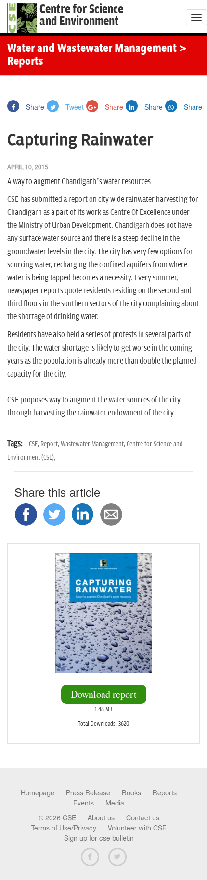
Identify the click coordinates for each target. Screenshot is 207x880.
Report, (50, 444)
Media (114, 803)
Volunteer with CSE (137, 828)
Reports (165, 793)
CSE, (34, 444)
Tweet (74, 107)
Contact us (142, 818)
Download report (104, 694)
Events (83, 803)
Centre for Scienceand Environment (81, 15)
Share (34, 107)
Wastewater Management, (94, 444)
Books (131, 793)
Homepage (37, 793)
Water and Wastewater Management (93, 49)
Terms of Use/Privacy (63, 828)
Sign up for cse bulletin (99, 838)
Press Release (88, 793)
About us (101, 818)
